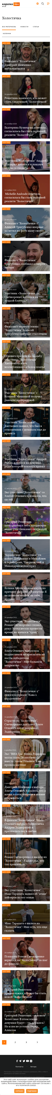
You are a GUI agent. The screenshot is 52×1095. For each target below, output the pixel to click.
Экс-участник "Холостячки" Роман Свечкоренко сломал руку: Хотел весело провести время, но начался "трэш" (23, 626)
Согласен (19, 1091)
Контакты (19, 1067)
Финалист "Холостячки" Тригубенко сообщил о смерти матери (24, 264)
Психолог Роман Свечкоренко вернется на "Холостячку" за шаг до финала (25, 960)
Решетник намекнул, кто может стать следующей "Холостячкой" (25, 100)
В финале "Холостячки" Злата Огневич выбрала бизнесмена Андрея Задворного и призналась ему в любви (24, 825)
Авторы (33, 1067)
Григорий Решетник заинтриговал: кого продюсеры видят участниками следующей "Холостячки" (25, 527)
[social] (17, 1061)
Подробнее (32, 1091)
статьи (36, 27)
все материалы (9, 27)
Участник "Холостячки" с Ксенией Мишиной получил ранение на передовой (23, 396)
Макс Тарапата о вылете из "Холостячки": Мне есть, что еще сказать (25, 927)
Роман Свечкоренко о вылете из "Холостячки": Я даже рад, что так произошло (25, 861)
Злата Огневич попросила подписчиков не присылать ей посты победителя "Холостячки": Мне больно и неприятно (24, 658)
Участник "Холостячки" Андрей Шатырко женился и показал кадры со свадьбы (25, 164)
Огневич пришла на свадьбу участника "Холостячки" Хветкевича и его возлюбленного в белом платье (24, 361)
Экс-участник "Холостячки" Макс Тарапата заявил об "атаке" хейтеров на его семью (25, 894)
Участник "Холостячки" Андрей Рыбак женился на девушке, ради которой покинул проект (25, 463)
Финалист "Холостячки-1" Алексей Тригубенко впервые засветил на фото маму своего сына (24, 229)
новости (24, 27)
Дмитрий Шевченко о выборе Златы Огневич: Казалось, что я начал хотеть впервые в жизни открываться (25, 792)
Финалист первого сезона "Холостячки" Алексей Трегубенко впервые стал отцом (25, 330)
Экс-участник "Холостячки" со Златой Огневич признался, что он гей (25, 496)
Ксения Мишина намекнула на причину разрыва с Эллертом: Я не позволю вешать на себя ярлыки (25, 593)
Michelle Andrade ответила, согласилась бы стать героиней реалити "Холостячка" (24, 197)
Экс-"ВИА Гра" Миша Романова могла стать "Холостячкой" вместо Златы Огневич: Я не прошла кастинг (25, 759)
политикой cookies (27, 1085)
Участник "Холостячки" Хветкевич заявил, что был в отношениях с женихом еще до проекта (25, 428)
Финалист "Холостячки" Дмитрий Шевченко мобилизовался (20, 65)
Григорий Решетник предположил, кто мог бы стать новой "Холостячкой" (25, 993)
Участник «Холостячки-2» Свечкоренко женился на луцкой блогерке (21, 297)
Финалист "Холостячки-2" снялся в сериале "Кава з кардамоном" (21, 695)
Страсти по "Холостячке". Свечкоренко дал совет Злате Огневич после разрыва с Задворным (23, 726)
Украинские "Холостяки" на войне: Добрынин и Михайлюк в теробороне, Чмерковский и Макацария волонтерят (25, 560)
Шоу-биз (6, 43)
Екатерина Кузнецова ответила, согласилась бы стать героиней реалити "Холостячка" (25, 131)
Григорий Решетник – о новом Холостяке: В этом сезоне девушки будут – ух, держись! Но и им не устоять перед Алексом (24, 1023)
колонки (7, 33)
